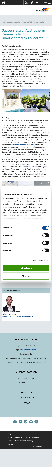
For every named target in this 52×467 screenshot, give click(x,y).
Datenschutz (24, 434)
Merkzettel (31, 2)
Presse (26, 403)
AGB (10, 441)
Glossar (11, 444)
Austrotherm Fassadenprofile (23, 145)
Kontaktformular (26, 354)
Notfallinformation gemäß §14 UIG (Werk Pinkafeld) (26, 362)
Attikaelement (31, 166)
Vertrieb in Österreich (26, 378)
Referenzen (26, 392)
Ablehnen (26, 276)
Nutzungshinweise (32, 437)
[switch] (45, 235)
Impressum (12, 434)
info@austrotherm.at (28, 350)
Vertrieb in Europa (26, 382)
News (22, 20)
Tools (27, 3)
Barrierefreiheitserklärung (24, 441)
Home (4, 20)
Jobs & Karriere (26, 397)
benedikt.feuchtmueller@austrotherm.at (17, 316)
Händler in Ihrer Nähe (37, 2)
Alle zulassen (26, 268)
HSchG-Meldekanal (15, 437)
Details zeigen (39, 260)
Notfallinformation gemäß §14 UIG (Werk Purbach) (26, 358)
